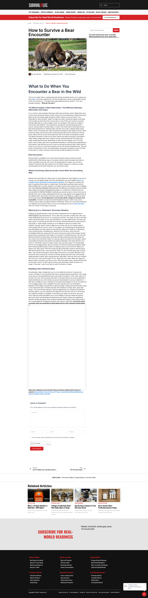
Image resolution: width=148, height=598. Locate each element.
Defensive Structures (67, 572)
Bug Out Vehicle (34, 557)
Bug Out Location (65, 557)
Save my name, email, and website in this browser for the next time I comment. (53, 437)
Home (29, 23)
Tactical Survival (59, 12)
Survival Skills (91, 477)
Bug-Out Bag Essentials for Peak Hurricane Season (85, 507)
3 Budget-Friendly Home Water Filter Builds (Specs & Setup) (61, 507)
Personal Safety (38, 23)
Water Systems (102, 503)
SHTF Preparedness (34, 12)
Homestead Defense (113, 12)
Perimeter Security (35, 572)
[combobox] (109, 5)
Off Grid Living (90, 12)
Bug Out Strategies (101, 12)
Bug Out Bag (31, 503)
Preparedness (79, 477)
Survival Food (81, 12)
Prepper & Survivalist (47, 12)
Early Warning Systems (97, 572)
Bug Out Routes (95, 557)
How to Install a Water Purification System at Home (107, 507)
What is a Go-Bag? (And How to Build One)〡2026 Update (37, 507)
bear (34, 99)
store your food (79, 204)
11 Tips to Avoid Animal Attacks (65, 392)
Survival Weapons (71, 12)
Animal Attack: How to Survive (44, 392)
